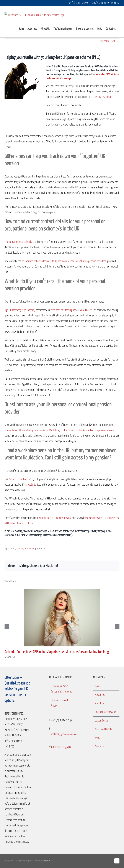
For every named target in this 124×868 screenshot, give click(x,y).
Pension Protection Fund (20, 479)
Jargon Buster (102, 720)
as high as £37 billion (101, 96)
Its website (30, 484)
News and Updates (104, 729)
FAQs (97, 737)
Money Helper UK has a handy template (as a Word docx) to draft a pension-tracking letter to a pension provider (60, 430)
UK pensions (30, 549)
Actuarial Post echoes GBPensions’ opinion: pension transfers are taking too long (57, 652)
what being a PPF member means (55, 518)
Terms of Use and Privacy (59, 703)
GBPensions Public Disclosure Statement (61, 689)
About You (100, 694)
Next (114, 41)
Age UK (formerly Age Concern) (20, 310)
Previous (104, 41)
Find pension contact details (18, 241)
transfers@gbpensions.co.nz (105, 3)
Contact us (100, 746)
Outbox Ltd (46, 861)
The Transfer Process (105, 712)
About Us (99, 703)
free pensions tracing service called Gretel (71, 310)
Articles (20, 549)
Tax (25, 549)
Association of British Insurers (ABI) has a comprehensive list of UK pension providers (64, 261)
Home (98, 686)
